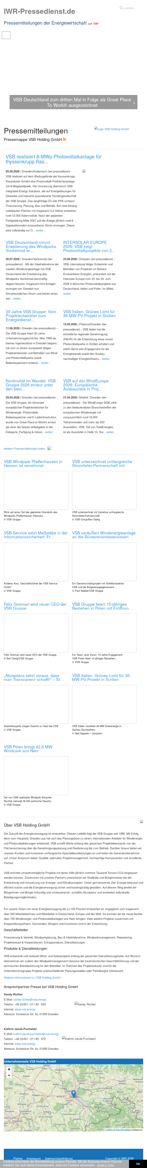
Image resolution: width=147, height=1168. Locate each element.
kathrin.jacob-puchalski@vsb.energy (36, 1034)
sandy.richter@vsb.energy (29, 999)
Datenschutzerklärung (59, 1158)
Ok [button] (138, 1163)
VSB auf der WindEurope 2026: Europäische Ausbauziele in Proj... (86, 385)
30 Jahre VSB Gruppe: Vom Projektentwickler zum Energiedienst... (31, 315)
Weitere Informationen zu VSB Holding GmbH (32, 977)
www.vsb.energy (25, 1009)
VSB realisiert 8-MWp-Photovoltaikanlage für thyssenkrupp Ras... (53, 159)
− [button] (9, 1075)
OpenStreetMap (123, 1129)
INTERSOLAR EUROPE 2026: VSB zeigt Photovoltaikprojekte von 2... (89, 246)
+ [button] (9, 1069)
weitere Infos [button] (105, 1165)
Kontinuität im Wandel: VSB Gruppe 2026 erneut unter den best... (31, 385)
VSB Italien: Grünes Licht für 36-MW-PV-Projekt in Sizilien (89, 313)
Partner (18, 1158)
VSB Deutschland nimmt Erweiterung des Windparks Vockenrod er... (31, 246)
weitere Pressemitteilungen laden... (25, 448)
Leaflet (109, 1129)
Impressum (34, 1158)
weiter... (40, 230)
